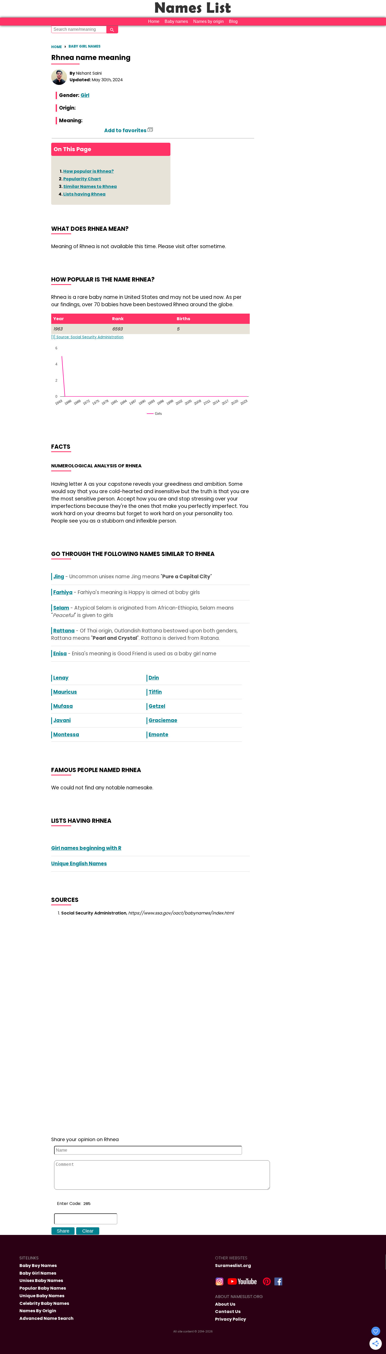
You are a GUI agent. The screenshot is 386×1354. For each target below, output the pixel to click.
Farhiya (62, 592)
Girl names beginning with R (86, 848)
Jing (58, 576)
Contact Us (228, 1312)
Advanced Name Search (46, 1318)
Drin (154, 677)
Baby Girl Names (85, 46)
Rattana (64, 630)
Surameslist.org (233, 1266)
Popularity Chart (82, 179)
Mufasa (63, 706)
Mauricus (65, 692)
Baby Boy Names (38, 1266)
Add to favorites (126, 130)
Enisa (60, 653)
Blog (233, 21)
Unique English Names (79, 863)
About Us (225, 1304)
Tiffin (155, 692)
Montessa (66, 734)
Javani (62, 720)
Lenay (61, 677)
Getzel (157, 706)
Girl (85, 95)
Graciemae (163, 720)
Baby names (176, 21)
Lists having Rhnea (84, 194)
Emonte (158, 734)
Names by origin (208, 21)
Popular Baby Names (42, 1288)
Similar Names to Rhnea (90, 186)
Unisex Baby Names (41, 1281)
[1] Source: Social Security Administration (87, 337)
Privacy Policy (230, 1319)
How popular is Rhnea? (88, 171)
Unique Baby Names (41, 1296)
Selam (61, 607)
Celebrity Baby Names (44, 1303)
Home (153, 21)
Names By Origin (37, 1311)
